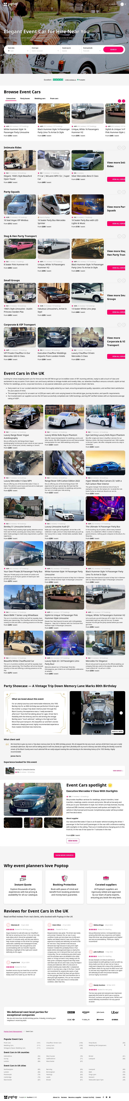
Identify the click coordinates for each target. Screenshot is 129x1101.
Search (113, 4)
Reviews (64, 1097)
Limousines (50, 1048)
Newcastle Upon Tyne (96, 1080)
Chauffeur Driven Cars (53, 1043)
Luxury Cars (50, 1045)
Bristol (91, 1056)
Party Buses (93, 1043)
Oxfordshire (8, 1056)
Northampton (8, 1069)
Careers (98, 1097)
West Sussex (50, 1056)
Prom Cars (7, 1043)
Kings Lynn (92, 1074)
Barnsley (49, 1069)
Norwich (91, 1077)
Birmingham (50, 1072)
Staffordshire (50, 1059)
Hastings (49, 1074)
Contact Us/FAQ (88, 1097)
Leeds (48, 1077)
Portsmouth (8, 1074)
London (6, 1061)
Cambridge (7, 1077)
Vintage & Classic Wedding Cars (14, 1048)
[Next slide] (123, 101)
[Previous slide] (119, 101)
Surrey (6, 1059)
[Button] (73, 713)
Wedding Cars (8, 1045)
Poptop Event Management (13, 1031)
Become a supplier (74, 1097)
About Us (56, 1097)
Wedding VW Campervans (97, 1045)
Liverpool (92, 1059)
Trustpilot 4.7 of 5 (28, 1097)
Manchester (50, 1061)
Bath (90, 1072)
